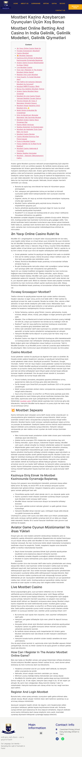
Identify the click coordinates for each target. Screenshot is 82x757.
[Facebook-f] (57, 738)
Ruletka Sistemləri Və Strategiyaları (30, 127)
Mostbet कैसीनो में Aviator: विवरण (28, 86)
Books (62, 3)
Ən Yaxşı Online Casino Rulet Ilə (29, 48)
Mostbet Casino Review (26, 134)
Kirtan (46, 3)
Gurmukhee (35, 3)
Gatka (54, 3)
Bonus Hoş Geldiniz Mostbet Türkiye (30, 89)
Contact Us (60, 10)
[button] (41, 733)
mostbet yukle (25, 401)
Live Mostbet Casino (24, 67)
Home (16, 3)
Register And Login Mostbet (27, 75)
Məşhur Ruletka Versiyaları (27, 153)
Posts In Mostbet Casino (26, 141)
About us (24, 3)
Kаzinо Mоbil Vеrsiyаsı (25, 125)
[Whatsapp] (62, 738)
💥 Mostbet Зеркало (25, 55)
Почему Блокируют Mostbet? (28, 51)
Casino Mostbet (23, 53)
